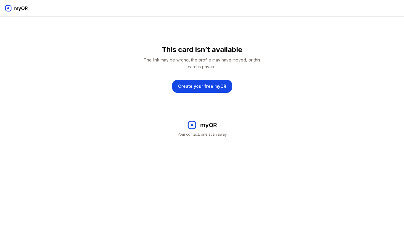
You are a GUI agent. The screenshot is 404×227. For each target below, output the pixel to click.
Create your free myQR (202, 86)
